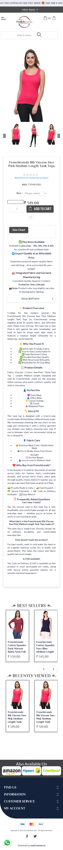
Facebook (28, 837)
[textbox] (17, 35)
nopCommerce (37, 845)
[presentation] (44, 669)
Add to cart (42, 209)
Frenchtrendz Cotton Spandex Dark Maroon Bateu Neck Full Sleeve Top (17, 649)
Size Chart (18, 230)
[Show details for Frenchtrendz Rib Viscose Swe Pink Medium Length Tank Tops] (17, 694)
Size (18, 193)
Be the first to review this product (31, 177)
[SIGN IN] (54, 18)
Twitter (35, 837)
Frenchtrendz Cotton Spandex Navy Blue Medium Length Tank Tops (45, 649)
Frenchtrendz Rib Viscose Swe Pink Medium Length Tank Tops (17, 719)
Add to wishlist (30, 217)
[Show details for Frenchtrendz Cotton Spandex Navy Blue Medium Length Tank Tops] (46, 624)
